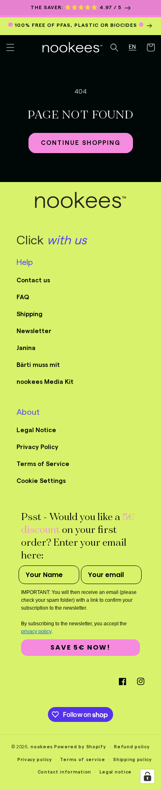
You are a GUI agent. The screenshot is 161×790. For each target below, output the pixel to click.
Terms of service (82, 759)
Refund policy (131, 747)
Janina (26, 348)
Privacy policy (34, 759)
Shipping (30, 314)
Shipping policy (132, 759)
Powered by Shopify (80, 747)
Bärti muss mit (38, 365)
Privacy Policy (37, 447)
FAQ (23, 297)
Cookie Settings (41, 481)
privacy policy (36, 631)
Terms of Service (43, 464)
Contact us (33, 280)
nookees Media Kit (45, 382)
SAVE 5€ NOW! (80, 647)
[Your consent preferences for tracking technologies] (147, 776)
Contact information (64, 772)
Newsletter (34, 331)
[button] (10, 47)
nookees (42, 747)
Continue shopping (81, 143)
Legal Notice (36, 430)
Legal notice (115, 772)
